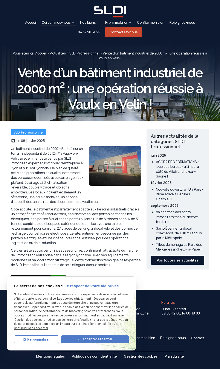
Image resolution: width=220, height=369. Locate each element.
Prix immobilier (116, 22)
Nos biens (88, 22)
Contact (197, 338)
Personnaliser (38, 339)
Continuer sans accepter (31, 328)
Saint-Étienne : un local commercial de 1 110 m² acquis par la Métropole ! (179, 233)
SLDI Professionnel (84, 53)
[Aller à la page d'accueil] (110, 11)
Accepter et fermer (97, 339)
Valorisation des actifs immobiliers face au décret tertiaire (177, 217)
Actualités (58, 53)
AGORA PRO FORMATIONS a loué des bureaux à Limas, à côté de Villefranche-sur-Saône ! (177, 169)
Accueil (31, 22)
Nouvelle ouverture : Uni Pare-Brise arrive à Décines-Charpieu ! (179, 194)
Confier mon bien (150, 22)
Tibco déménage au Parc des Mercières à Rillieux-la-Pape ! (179, 247)
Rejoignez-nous (182, 22)
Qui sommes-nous (56, 22)
